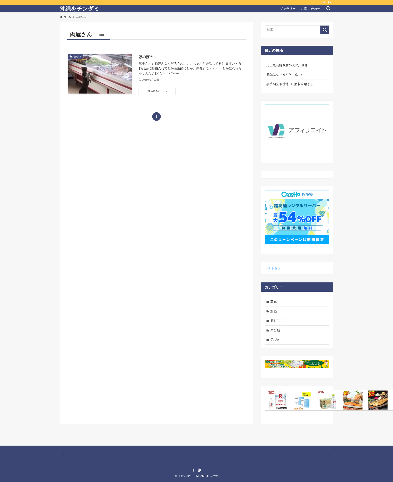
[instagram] (330, 2)
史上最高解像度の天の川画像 (287, 65)
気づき (275, 339)
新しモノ (276, 320)
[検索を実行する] (324, 29)
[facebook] (324, 2)
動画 (273, 311)
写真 (273, 302)
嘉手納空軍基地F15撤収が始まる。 (291, 84)
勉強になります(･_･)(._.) (284, 74)
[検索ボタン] (328, 8)
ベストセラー (274, 268)
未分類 (275, 330)
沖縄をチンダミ (79, 8)
